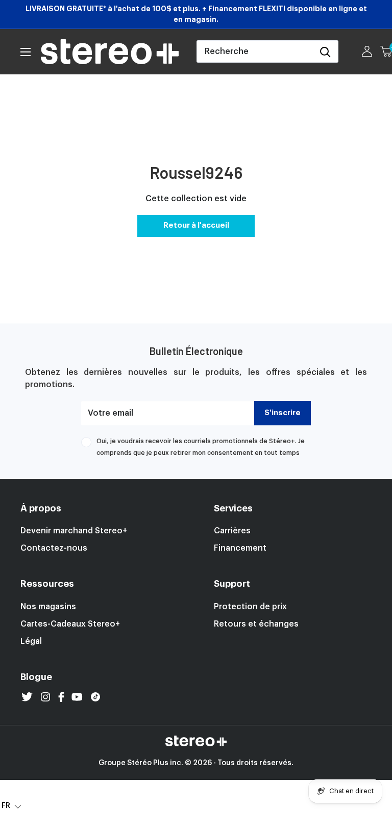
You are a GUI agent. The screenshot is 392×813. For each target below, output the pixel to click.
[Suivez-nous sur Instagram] (45, 696)
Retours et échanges (256, 624)
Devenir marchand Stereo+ (73, 531)
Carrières (232, 531)
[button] (11, 805)
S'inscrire (282, 413)
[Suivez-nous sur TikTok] (95, 696)
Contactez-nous (53, 548)
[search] (254, 51)
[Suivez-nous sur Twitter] (27, 696)
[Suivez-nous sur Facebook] (61, 697)
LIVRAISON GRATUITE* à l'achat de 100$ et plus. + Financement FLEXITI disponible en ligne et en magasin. (196, 14)
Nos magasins (48, 607)
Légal (31, 641)
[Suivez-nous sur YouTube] (77, 696)
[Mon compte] (367, 51)
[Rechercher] (325, 51)
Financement (240, 548)
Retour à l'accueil (196, 225)
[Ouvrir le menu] (25, 52)
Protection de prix (250, 607)
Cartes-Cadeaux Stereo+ (70, 624)
